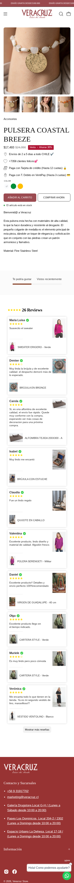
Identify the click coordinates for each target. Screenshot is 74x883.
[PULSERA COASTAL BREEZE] (12, 104)
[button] (60, 13)
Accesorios (10, 119)
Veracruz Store (20, 881)
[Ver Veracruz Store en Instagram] (6, 871)
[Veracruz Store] (37, 14)
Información (13, 849)
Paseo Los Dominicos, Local (35, 818)
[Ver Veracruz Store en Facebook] (14, 871)
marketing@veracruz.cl (23, 797)
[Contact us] (67, 875)
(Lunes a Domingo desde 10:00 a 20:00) (34, 823)
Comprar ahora (54, 197)
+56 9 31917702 (18, 791)
